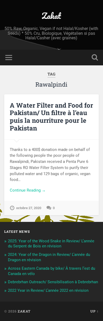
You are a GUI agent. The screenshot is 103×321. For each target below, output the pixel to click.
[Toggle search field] (95, 57)
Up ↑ (94, 311)
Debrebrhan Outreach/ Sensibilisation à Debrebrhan (53, 282)
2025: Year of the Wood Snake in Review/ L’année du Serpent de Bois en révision (51, 244)
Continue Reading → (28, 190)
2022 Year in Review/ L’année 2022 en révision (48, 290)
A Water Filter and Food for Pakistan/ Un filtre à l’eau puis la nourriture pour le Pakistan (51, 116)
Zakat (51, 15)
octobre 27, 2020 (28, 208)
